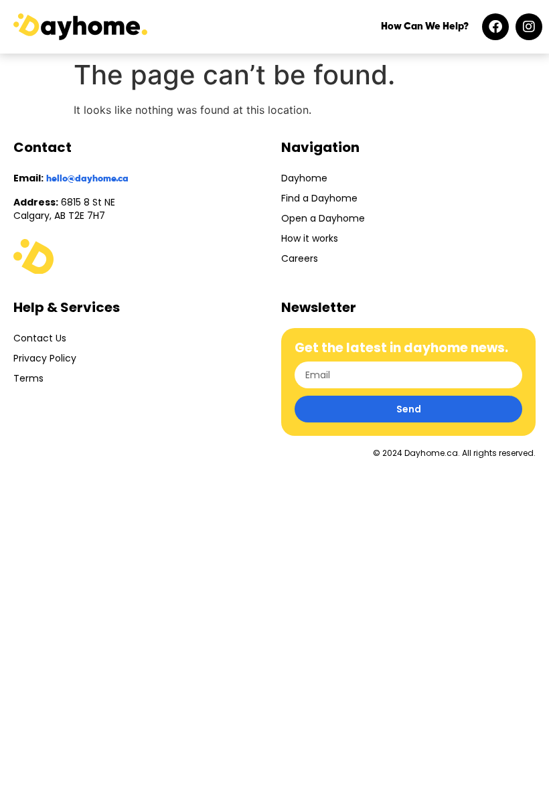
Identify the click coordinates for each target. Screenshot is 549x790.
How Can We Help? (425, 26)
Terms (28, 378)
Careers (299, 258)
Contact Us (39, 338)
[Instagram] (529, 26)
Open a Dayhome (323, 218)
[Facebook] (495, 26)
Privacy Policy (44, 358)
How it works (309, 238)
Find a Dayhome (319, 198)
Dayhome (304, 178)
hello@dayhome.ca (87, 178)
